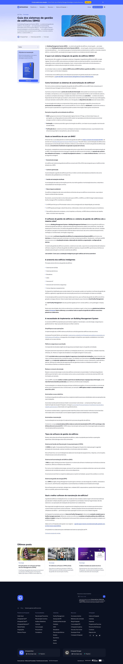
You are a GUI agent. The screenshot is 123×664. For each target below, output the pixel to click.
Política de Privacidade (30, 660)
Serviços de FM (57, 618)
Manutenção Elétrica (58, 632)
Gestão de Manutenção (59, 621)
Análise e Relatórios (40, 621)
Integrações (20, 629)
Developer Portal (75, 632)
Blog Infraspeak (75, 621)
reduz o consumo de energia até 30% (92, 139)
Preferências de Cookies (42, 660)
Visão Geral (20, 616)
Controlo (37, 624)
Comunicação (39, 627)
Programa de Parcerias (95, 624)
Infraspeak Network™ (23, 624)
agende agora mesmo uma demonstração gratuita (88, 524)
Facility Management (58, 616)
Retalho (55, 635)
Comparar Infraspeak (76, 635)
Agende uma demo (97, 7)
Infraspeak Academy (76, 627)
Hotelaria (55, 624)
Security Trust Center (76, 629)
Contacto (91, 629)
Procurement (38, 629)
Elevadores (56, 629)
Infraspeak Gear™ (22, 621)
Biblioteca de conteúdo (77, 618)
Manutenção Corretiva (41, 618)
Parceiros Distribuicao (95, 627)
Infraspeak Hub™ (22, 618)
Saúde (55, 640)
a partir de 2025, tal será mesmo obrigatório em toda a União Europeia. (74, 76)
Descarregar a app (32, 654)
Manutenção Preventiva (41, 616)
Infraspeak (52, 310)
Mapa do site (92, 632)
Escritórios (56, 637)
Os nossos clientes (76, 616)
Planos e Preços (21, 632)
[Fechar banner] (103, 2)
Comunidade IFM (75, 624)
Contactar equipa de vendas (52, 533)
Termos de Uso (94, 599)
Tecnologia (26, 14)
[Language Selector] (104, 7)
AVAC (54, 627)
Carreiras (91, 618)
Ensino (55, 643)
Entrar (89, 7)
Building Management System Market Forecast (65, 141)
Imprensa (91, 621)
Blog (20, 14)
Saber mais (88, 2)
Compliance (38, 632)
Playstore (42, 654)
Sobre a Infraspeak (94, 616)
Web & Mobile (21, 627)
